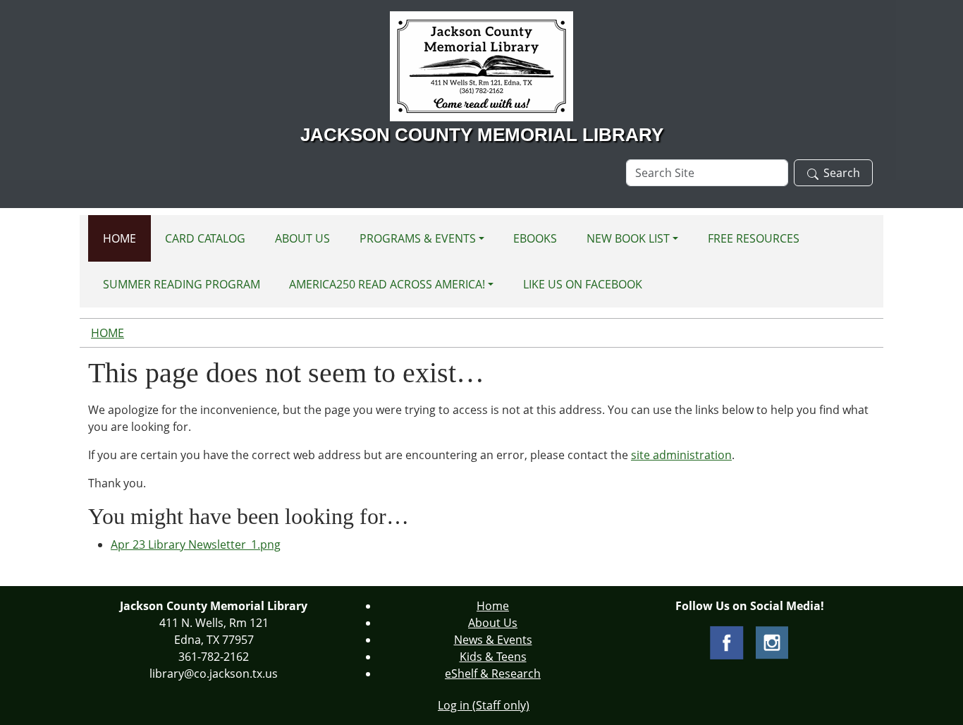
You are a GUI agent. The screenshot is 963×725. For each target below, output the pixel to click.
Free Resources (753, 238)
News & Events (493, 639)
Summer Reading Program (181, 284)
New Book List (628, 238)
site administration (681, 455)
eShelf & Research (493, 673)
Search (841, 173)
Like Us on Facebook (582, 284)
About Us (302, 238)
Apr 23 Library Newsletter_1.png (196, 544)
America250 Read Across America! (387, 284)
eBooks (535, 238)
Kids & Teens (493, 656)
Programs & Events (418, 238)
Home (119, 238)
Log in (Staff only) (483, 705)
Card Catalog (205, 238)
